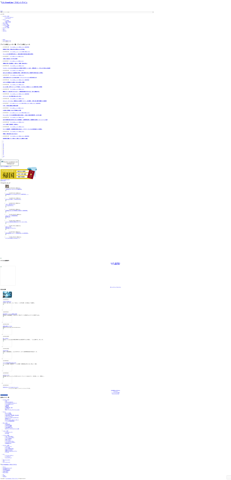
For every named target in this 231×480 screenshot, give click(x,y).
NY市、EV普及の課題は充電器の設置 (10, 105)
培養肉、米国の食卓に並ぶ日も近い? (10, 133)
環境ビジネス (27, 103)
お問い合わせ (5, 471)
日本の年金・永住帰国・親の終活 (12, 415)
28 (3, 154)
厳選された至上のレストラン (11, 451)
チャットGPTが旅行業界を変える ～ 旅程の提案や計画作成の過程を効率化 (18, 54)
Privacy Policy (5, 472)
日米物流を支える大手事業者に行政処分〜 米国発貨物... (16, 210)
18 (3, 143)
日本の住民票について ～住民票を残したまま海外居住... (17, 233)
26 (3, 152)
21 (3, 146)
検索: (1, 12)
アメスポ (7, 452)
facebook (4, 476)
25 (3, 151)
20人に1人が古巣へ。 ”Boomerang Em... (13, 199)
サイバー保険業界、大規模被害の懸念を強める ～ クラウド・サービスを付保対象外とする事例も (22, 129)
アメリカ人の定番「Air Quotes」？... (12, 238)
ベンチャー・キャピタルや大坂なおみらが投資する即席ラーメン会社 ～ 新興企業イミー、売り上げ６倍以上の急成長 (26, 68)
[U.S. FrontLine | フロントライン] (13, 2)
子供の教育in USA (9, 427)
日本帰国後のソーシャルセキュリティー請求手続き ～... (17, 194)
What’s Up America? (9, 401)
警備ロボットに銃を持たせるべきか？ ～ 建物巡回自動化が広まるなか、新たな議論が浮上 (21, 91)
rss (3, 474)
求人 (4, 461)
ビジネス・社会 (6, 16)
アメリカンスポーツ (9, 455)
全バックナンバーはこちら (115, 287)
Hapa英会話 (7, 424)
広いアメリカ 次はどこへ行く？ (12, 419)
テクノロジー (8, 18)
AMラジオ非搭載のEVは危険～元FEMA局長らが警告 (14, 82)
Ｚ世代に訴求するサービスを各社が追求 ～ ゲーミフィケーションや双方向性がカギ (20, 77)
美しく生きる (5, 338)
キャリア (4, 31)
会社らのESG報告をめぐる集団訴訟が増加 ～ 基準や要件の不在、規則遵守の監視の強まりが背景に (23, 72)
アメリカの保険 (8, 414)
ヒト (4, 28)
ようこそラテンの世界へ (10, 442)
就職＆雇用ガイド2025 (7, 326)
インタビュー (8, 456)
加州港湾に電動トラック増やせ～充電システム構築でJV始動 (15, 138)
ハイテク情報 (21, 51)
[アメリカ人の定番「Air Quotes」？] (7, 237)
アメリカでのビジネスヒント (11, 403)
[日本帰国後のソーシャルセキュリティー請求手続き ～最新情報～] (7, 193)
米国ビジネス (21, 47)
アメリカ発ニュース (7, 40)
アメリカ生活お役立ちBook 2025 (9, 362)
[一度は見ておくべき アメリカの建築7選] (7, 188)
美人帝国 (7, 433)
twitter (4, 475)
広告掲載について (6, 469)
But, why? (7, 408)
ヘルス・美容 (5, 24)
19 (3, 144)
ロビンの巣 (7, 447)
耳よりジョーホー (6, 459)
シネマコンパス (8, 446)
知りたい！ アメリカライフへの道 (12, 428)
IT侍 (6, 400)
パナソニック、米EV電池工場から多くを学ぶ (12, 96)
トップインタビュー (9, 17)
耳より (4, 29)
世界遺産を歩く (8, 443)
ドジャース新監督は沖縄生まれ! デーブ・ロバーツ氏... (16, 221)
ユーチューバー (6, 375)
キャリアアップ (8, 457)
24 (3, 150)
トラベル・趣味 (6, 25)
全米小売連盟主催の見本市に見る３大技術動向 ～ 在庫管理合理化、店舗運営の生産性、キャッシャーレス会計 (25, 119)
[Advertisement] (22, 7)
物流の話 (7, 406)
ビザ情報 (7, 20)
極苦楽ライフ (8, 418)
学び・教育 (5, 423)
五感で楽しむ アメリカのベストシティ (10, 387)
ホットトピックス (6, 462)
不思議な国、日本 (9, 407)
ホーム (4, 466)
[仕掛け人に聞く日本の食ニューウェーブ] (7, 225)
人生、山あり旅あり (9, 436)
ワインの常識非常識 (9, 448)
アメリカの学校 (8, 426)
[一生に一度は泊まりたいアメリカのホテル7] (7, 203)
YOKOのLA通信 (8, 425)
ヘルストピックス (9, 432)
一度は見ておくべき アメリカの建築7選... (13, 189)
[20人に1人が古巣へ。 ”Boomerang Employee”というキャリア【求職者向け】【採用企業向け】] (7, 198)
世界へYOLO (8, 439)
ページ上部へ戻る (4, 395)
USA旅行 (7, 26)
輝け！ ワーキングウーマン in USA (12, 409)
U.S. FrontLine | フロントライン (12, 478)
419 (3, 156)
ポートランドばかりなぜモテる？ (12, 417)
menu (1, 10)
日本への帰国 (8, 21)
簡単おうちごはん (9, 449)
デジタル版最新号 (6, 470)
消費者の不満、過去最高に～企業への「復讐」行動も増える (15, 63)
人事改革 (7, 405)
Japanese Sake (5, 350)
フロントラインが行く (9, 437)
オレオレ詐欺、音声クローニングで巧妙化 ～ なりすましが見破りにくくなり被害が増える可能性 (22, 86)
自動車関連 (27, 47)
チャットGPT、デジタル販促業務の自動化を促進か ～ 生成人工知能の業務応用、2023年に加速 (22, 115)
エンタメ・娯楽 (6, 27)
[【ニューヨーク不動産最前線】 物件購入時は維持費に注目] (7, 214)
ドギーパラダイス (9, 416)
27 (3, 153)
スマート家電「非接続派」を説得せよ (10, 124)
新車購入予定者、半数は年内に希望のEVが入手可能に (14, 49)
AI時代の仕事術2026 (7, 301)
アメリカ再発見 (8, 438)
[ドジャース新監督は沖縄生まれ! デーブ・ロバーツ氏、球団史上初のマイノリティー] (7, 220)
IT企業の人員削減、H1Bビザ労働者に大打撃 (12, 110)
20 (3, 145)
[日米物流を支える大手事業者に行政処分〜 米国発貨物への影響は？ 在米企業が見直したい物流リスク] (7, 209)
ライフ (4, 19)
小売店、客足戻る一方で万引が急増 (10, 58)
